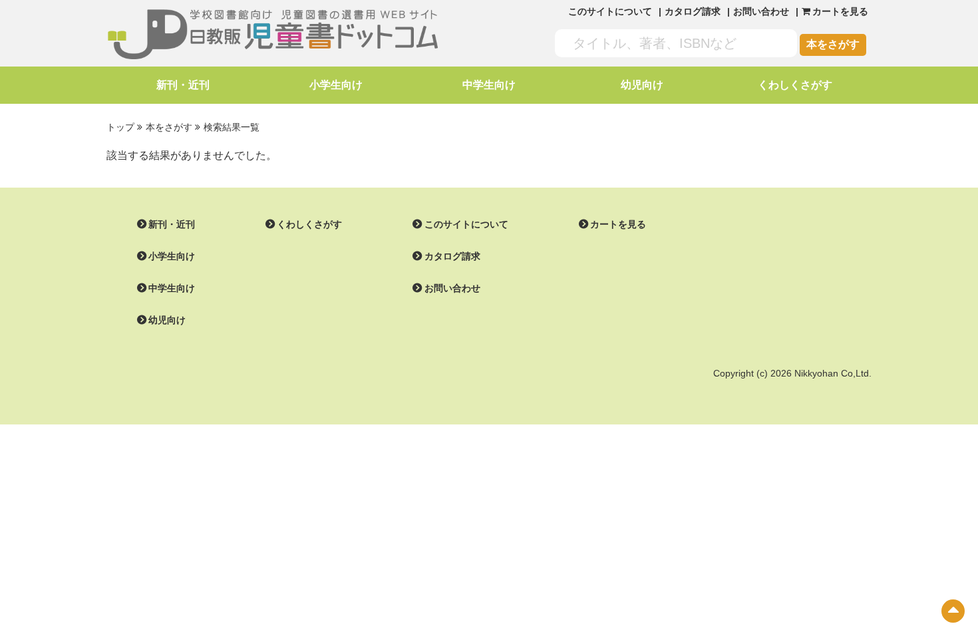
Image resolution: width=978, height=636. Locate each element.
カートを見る (618, 224)
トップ (120, 127)
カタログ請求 (693, 11)
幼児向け (642, 84)
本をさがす (833, 44)
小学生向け (336, 84)
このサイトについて (610, 11)
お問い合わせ (761, 11)
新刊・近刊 (183, 84)
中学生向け (489, 84)
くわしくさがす (795, 84)
